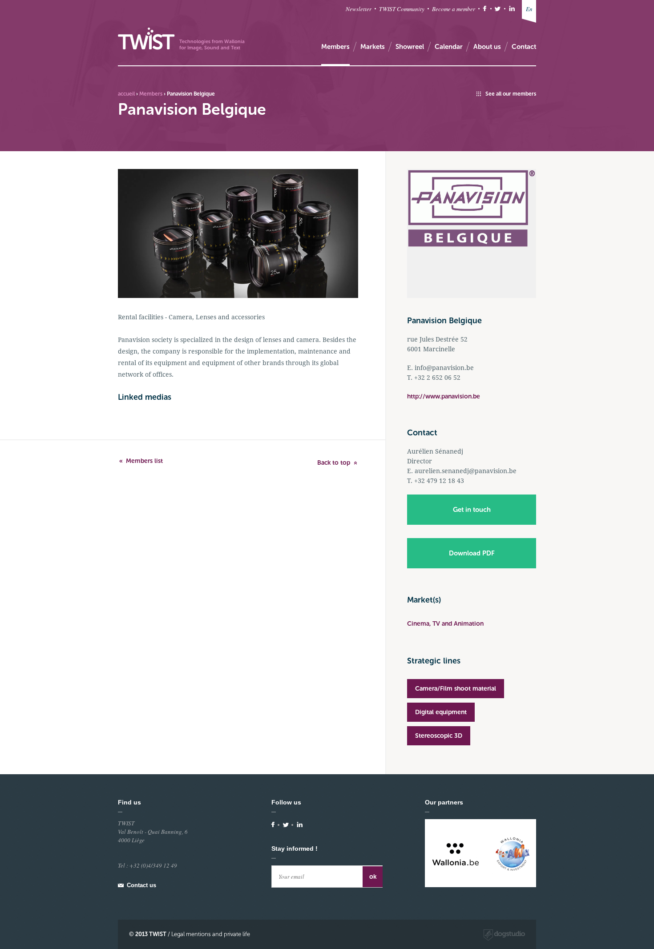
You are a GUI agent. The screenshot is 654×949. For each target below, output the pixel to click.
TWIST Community (401, 9)
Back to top (333, 462)
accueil (126, 94)
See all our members (510, 94)
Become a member (453, 9)
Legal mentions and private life (210, 934)
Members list (144, 461)
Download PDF (472, 553)
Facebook (484, 8)
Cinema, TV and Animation (445, 623)
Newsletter (358, 9)
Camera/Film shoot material (455, 688)
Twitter (497, 8)
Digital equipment (441, 712)
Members (150, 94)
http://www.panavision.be (443, 396)
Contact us (141, 885)
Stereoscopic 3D (438, 736)
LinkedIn (511, 8)
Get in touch (472, 510)
